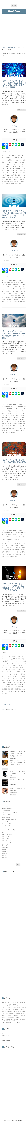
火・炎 (15, 686)
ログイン (4, 1033)
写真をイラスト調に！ (8, 834)
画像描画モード (14, 426)
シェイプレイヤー (16, 669)
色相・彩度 (11, 691)
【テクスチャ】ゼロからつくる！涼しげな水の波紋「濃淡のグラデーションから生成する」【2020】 (14, 214)
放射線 (6, 179)
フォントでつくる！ (7, 825)
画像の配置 (5, 851)
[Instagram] (16, 140)
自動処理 (4, 853)
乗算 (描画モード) (19, 175)
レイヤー (4, 827)
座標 (8, 423)
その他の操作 (5, 821)
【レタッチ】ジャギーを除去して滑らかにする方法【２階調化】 (17, 773)
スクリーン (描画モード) (15, 168)
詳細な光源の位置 (9, 428)
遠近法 (11, 301)
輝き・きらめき (19, 428)
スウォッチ (7, 539)
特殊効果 (6, 181)
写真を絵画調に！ (6, 838)
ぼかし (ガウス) (14, 545)
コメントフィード (6, 1038)
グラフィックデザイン (8, 815)
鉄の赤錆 (15, 554)
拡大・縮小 (18, 295)
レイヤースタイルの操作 (8, 830)
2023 (15, 157)
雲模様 (6, 183)
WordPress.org (6, 1040)
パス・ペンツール (6, 823)
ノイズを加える (18, 543)
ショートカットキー (10, 289)
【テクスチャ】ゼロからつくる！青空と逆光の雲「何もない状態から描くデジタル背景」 (14, 334)
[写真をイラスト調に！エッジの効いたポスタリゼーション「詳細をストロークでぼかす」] (5, 765)
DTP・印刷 (5, 806)
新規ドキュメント (13, 179)
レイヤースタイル (9, 547)
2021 (15, 406)
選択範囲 (4, 858)
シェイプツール (6, 669)
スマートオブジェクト (12, 170)
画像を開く (11, 689)
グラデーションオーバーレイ (13, 164)
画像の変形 (5, 849)
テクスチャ (19, 172)
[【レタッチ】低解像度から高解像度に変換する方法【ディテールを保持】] (5, 793)
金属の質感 (8, 554)
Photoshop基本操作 (7, 808)
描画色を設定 (18, 177)
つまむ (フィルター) (7, 293)
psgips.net (6, 136)
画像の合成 (5, 847)
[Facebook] (12, 140)
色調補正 (4, 855)
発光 (11, 181)
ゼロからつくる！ (10, 291)
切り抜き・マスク (6, 840)
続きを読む (21, 109)
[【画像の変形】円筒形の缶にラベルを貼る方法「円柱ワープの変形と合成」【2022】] (5, 757)
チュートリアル (11, 172)
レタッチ (4, 832)
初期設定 (4, 177)
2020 (15, 282)
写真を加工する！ (6, 836)
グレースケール (15, 166)
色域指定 (22, 552)
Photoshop (20, 157)
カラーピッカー (11, 663)
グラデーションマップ (11, 537)
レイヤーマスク (11, 682)
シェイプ (22, 667)
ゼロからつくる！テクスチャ (9, 817)
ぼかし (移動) (18, 680)
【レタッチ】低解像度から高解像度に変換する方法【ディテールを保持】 (17, 790)
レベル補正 (18, 547)
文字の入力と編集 (6, 842)
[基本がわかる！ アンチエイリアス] (5, 785)
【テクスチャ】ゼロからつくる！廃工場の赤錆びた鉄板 (14, 461)
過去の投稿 (6, 704)
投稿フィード (5, 1035)
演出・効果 (5, 845)
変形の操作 (11, 177)
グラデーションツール (14, 411)
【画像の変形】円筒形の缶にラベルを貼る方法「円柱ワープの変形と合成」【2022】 (17, 754)
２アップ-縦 (21, 659)
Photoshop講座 (12, 155)
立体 (17, 552)
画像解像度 (15, 299)
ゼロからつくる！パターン (9, 819)
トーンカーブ (14, 419)
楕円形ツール (9, 686)
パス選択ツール (10, 678)
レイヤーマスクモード (10, 421)
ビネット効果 (10, 175)
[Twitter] (14, 140)
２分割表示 (5, 661)
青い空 (22, 430)
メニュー (14, 5)
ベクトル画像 (18, 678)
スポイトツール (15, 539)
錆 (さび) (20, 554)
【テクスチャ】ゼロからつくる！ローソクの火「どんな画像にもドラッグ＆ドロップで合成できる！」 (13, 587)
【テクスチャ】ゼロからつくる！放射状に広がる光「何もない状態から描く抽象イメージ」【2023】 (14, 84)
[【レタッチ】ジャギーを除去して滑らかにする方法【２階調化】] (5, 776)
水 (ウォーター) (19, 297)
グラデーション (8, 162)
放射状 (20, 423)
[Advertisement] (14, 31)
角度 (15, 181)
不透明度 (19, 421)
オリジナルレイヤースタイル (9, 812)
